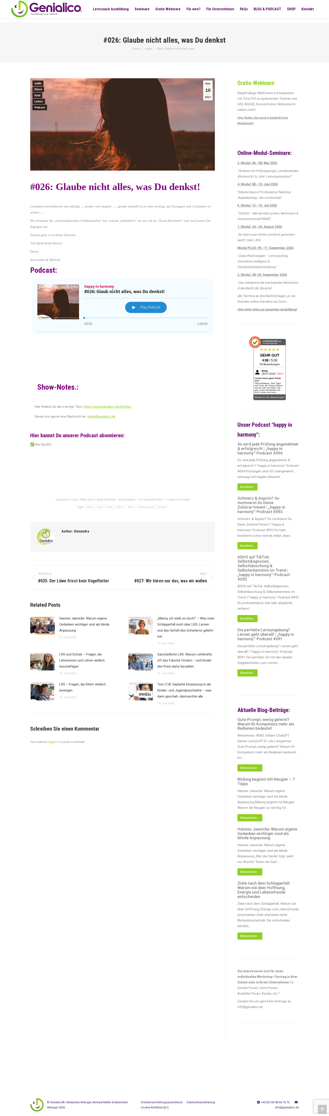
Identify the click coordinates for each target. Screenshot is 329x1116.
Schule (162, 507)
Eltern (38, 89)
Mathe (120, 507)
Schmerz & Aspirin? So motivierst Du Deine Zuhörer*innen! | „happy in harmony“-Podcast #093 (261, 505)
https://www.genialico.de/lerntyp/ (107, 407)
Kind (37, 95)
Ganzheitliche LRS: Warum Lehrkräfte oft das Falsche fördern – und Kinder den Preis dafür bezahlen (184, 660)
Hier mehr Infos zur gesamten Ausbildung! (267, 309)
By (127, 499)
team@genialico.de (101, 416)
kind (99, 507)
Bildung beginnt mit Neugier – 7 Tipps (266, 781)
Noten (131, 507)
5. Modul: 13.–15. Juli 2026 (257, 205)
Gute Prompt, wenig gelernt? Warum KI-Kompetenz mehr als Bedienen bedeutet (265, 724)
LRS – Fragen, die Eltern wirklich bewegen (82, 687)
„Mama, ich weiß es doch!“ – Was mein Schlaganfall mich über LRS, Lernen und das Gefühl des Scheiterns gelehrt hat (185, 627)
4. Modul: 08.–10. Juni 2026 (257, 184)
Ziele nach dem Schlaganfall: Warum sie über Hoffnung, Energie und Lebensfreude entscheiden (263, 890)
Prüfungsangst (146, 507)
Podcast (39, 107)
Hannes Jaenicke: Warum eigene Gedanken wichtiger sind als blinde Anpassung (84, 624)
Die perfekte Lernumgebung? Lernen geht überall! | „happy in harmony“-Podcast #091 (265, 634)
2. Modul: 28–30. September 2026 (262, 275)
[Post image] (42, 625)
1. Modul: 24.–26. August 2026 (259, 226)
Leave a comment (178, 499)
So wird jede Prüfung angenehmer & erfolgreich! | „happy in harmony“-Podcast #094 (268, 448)
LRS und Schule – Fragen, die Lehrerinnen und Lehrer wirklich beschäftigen (82, 660)
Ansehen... (247, 487)
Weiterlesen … (250, 768)
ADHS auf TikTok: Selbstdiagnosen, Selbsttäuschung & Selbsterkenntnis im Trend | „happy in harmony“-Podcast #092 (263, 568)
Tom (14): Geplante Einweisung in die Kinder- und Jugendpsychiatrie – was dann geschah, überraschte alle (184, 690)
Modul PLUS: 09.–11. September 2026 (265, 248)
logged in (53, 742)
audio (37, 83)
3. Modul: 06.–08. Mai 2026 (257, 163)
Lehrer (38, 101)
